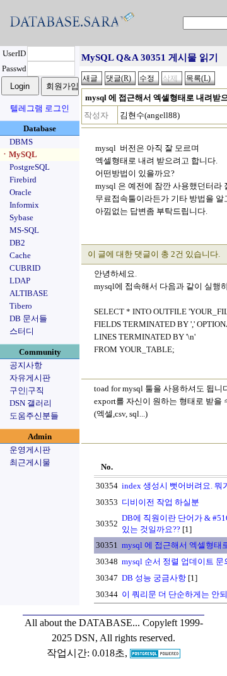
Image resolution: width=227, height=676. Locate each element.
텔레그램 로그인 (39, 108)
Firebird (23, 179)
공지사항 (25, 365)
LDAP (19, 280)
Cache (20, 255)
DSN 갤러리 (30, 403)
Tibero (20, 306)
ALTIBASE (28, 293)
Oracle (20, 192)
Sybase (21, 217)
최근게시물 (29, 462)
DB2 (17, 242)
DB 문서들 (28, 318)
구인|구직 (26, 390)
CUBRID (24, 268)
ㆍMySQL (19, 154)
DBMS (21, 141)
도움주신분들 (34, 415)
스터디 (21, 331)
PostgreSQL (29, 167)
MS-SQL (24, 230)
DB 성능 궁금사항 (154, 578)
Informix (24, 205)
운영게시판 (29, 449)
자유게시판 (29, 377)
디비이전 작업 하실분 (160, 502)
